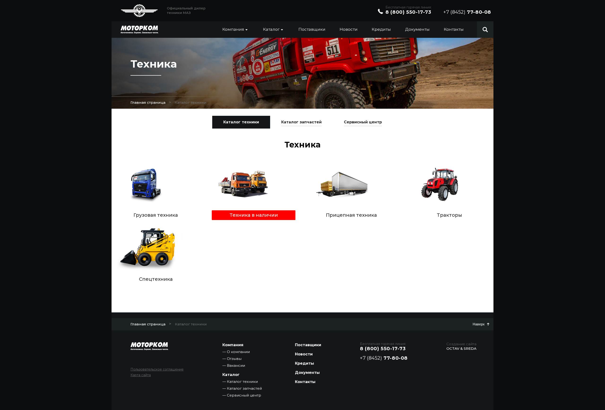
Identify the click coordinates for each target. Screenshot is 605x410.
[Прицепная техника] (342, 184)
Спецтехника (156, 279)
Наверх (479, 324)
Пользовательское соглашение (157, 369)
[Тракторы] (440, 184)
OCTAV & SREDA (461, 348)
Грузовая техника (156, 215)
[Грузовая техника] (147, 184)
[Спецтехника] (147, 248)
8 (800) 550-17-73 (408, 12)
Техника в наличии (253, 215)
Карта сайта (140, 375)
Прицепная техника (351, 215)
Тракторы (449, 215)
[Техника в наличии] (244, 184)
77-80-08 (467, 12)
